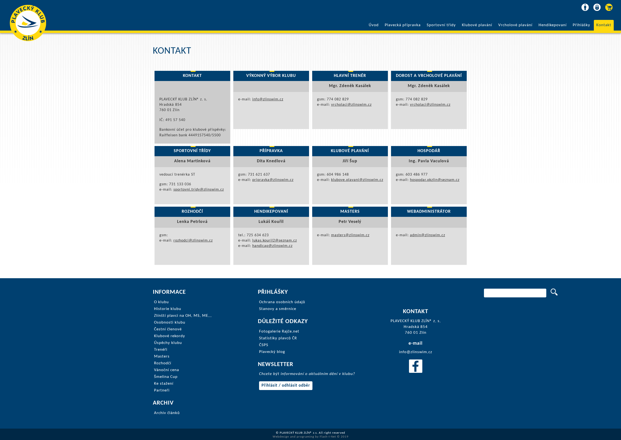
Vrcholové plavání (515, 25)
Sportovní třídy (441, 25)
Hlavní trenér (350, 75)
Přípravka (271, 151)
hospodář (428, 151)
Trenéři (160, 350)
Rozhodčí (192, 211)
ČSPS (263, 345)
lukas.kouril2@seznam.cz (274, 241)
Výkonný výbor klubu (271, 75)
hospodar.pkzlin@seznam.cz (434, 180)
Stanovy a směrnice (277, 309)
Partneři (162, 390)
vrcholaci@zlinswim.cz (351, 105)
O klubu (161, 302)
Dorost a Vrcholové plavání (429, 75)
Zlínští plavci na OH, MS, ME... (183, 316)
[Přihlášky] (608, 6)
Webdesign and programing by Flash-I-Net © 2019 (311, 436)
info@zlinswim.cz (267, 99)
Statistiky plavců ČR (278, 338)
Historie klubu (167, 309)
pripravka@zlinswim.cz (273, 180)
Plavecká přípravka (403, 25)
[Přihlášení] (596, 6)
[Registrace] (584, 6)
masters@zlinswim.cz (350, 235)
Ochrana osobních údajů (282, 302)
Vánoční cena (166, 370)
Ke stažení (163, 384)
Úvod (374, 25)
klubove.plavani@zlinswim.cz (357, 180)
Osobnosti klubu (169, 322)
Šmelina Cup (166, 377)
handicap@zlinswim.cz (272, 246)
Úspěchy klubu (168, 343)
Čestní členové (168, 329)
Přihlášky (581, 25)
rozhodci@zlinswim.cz (193, 241)
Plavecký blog (272, 352)
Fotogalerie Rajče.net (279, 331)
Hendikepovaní (553, 25)
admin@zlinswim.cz (427, 235)
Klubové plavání (477, 25)
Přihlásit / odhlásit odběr (285, 385)
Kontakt (603, 25)
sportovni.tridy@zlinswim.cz (198, 190)
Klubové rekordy (169, 336)
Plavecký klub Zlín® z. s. (28, 23)
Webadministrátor (429, 211)
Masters (350, 211)
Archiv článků (167, 413)
